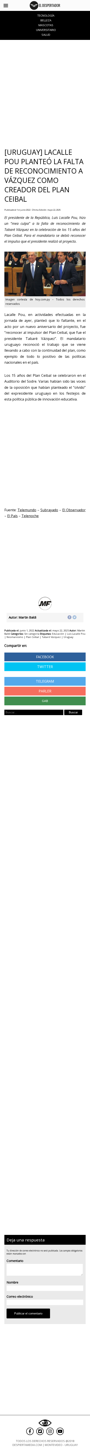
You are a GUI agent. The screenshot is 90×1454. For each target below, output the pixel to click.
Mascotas (45, 25)
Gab (45, 701)
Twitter (45, 666)
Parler (45, 691)
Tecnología (45, 15)
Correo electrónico (20, 1296)
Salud (46, 35)
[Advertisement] (45, 93)
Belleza (45, 20)
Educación (58, 633)
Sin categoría (31, 633)
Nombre (12, 1282)
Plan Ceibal (32, 637)
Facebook (45, 657)
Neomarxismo (15, 637)
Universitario (46, 30)
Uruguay (68, 637)
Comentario (15, 1261)
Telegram (45, 681)
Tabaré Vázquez (51, 637)
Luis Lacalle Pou (76, 633)
